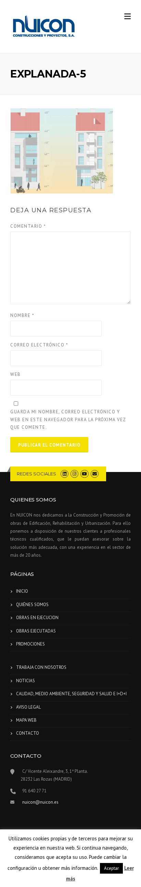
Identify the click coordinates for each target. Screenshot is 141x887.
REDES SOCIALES (36, 473)
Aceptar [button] (111, 868)
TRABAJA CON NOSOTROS (41, 667)
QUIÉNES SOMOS (32, 604)
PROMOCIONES (30, 644)
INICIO (22, 591)
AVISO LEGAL (28, 707)
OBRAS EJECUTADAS (36, 631)
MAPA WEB (26, 720)
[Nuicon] (44, 27)
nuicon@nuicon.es (40, 802)
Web (15, 374)
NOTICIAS (25, 681)
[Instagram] (74, 474)
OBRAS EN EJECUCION (37, 617)
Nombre (22, 315)
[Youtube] (84, 474)
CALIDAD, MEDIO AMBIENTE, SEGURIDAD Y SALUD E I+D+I (71, 694)
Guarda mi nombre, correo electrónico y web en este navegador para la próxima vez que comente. (68, 419)
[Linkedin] (64, 474)
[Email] (95, 474)
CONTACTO (27, 733)
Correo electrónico (39, 345)
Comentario (28, 226)
